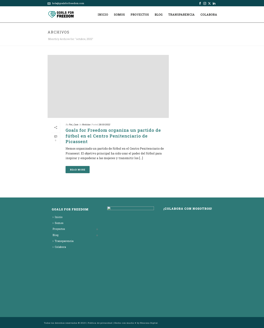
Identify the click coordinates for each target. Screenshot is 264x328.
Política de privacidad (100, 323)
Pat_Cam (73, 124)
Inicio (103, 14)
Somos (119, 14)
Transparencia (181, 14)
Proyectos (140, 14)
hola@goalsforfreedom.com (68, 3)
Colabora (208, 14)
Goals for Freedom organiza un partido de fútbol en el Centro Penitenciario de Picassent (113, 135)
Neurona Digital (149, 323)
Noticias (86, 124)
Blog (159, 14)
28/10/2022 (104, 124)
